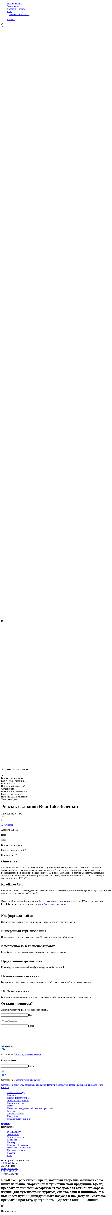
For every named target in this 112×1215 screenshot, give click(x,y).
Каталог (11, 19)
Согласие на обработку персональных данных (24, 1085)
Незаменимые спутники (19, 1119)
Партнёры (12, 1142)
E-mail (31, 1026)
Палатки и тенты (15, 1103)
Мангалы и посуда (16, 1092)
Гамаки (10, 1105)
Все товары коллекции (55, 904)
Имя (30, 1015)
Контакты (12, 1139)
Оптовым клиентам (17, 1137)
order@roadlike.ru (9, 1168)
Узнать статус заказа (19, 14)
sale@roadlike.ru (9, 1163)
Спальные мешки (15, 1113)
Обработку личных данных (27, 1054)
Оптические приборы (18, 1100)
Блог (9, 11)
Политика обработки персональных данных (69, 1085)
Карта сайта (97, 1085)
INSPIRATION (14, 3)
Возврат (11, 1153)
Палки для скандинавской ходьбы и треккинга (30, 1108)
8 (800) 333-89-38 (9, 1171)
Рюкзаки (11, 1111)
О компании (13, 6)
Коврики (11, 1095)
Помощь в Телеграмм (17, 1145)
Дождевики (13, 1116)
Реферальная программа (19, 1147)
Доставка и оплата (16, 9)
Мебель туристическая (18, 1098)
